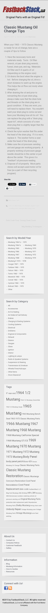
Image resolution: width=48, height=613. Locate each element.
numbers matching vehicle (25, 496)
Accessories (13, 309)
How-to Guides (12, 569)
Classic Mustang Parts (29, 465)
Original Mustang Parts (31, 499)
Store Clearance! (14, 375)
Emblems (11, 331)
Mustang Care (14, 200)
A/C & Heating (13, 312)
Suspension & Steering (17, 362)
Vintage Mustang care (27, 209)
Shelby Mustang (23, 505)
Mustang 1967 (13, 255)
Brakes (10, 318)
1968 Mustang (30, 430)
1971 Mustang (14, 451)
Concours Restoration (15, 481)
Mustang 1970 (30, 248)
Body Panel (30, 456)
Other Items (12, 372)
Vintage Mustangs (24, 513)
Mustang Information (14, 566)
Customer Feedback (14, 545)
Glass (10, 346)
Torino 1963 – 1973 (15, 274)
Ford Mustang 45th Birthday (18, 493)
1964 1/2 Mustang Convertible (30, 400)
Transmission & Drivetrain (18, 365)
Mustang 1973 (30, 258)
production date (11, 502)
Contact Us (10, 540)
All (9, 306)
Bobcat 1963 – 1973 (16, 286)
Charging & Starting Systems (19, 321)
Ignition (11, 350)
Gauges (11, 343)
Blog (8, 564)
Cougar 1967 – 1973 (16, 264)
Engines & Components (17, 334)
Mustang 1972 (30, 255)
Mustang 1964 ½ (14, 245)
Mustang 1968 (13, 258)
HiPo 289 (31, 493)
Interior (10, 353)
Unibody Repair (13, 509)
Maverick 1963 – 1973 (16, 277)
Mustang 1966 (13, 252)
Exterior (11, 340)
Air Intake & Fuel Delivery (17, 315)
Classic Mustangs (31, 476)
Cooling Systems (14, 324)
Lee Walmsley (30, 37)
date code (24, 489)
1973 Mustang (14, 456)
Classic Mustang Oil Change (19, 206)
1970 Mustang (30, 446)
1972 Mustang (31, 451)
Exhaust (11, 337)
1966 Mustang (18, 423)
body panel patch (14, 461)
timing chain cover (36, 505)
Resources (10, 572)
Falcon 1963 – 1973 (15, 270)
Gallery (8, 548)
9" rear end (11, 393)
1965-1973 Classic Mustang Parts (25, 418)
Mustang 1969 (30, 245)
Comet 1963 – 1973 (15, 280)
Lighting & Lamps (15, 356)
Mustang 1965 (13, 248)
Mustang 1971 (30, 252)
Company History (12, 543)
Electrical (11, 328)
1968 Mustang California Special (22, 435)
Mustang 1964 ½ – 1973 (17, 242)
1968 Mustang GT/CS (17, 440)
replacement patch (22, 502)
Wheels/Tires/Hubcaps (17, 369)
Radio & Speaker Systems (18, 359)
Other (10, 289)
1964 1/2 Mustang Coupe (14, 407)
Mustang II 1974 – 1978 (17, 261)
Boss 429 (27, 461)
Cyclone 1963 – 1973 (16, 283)
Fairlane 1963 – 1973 (16, 267)
